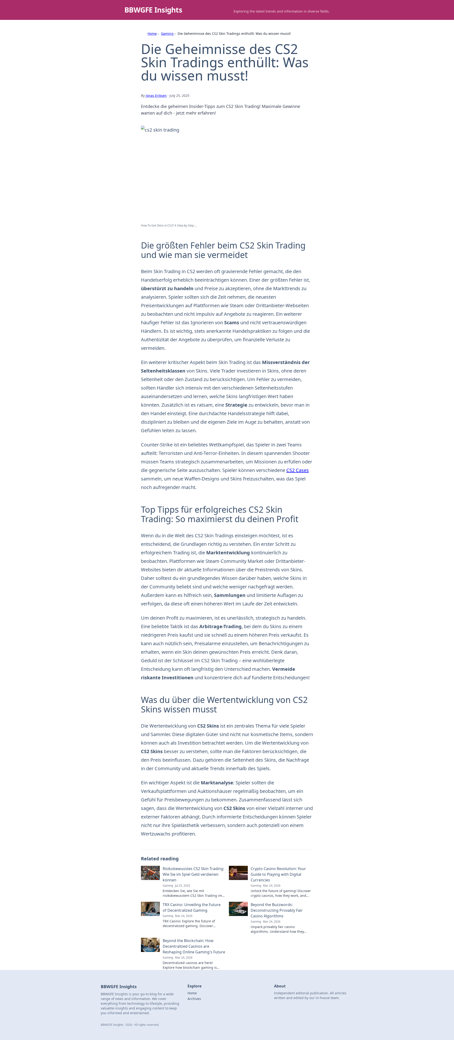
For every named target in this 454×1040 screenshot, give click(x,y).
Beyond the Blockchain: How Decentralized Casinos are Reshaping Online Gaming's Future (194, 946)
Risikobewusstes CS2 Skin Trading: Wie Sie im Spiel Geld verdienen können (193, 874)
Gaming (167, 33)
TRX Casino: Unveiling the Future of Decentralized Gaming (192, 907)
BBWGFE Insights (153, 10)
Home (152, 33)
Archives (194, 998)
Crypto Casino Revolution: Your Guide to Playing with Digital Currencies (278, 874)
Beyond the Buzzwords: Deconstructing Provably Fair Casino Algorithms (277, 910)
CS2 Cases (297, 470)
